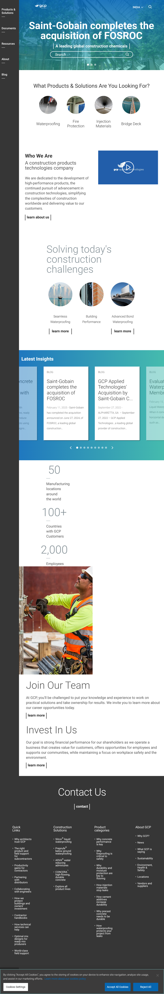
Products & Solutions (8, 11)
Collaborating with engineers (22, 890)
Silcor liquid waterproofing (63, 840)
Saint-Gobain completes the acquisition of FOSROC (62, 390)
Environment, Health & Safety (144, 868)
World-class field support (21, 952)
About (5, 59)
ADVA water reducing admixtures (63, 863)
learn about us (38, 217)
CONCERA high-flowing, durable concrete (62, 876)
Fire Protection (75, 123)
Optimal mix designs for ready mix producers (21, 940)
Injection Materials (103, 123)
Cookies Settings (15, 986)
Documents (9, 28)
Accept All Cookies (117, 986)
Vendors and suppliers (144, 884)
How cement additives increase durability (103, 901)
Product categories (101, 829)
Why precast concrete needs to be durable (103, 915)
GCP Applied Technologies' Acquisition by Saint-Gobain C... (115, 390)
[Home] (42, 7)
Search (150, 8)
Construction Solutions (61, 829)
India (136, 7)
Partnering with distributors (21, 880)
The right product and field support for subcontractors (23, 853)
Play (128, 167)
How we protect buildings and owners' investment (22, 903)
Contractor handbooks (20, 916)
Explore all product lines (62, 887)
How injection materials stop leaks (104, 888)
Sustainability (145, 858)
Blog (4, 74)
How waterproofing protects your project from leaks (104, 931)
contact (82, 807)
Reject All (145, 986)
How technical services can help (22, 927)
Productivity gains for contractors (21, 868)
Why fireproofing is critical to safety (104, 855)
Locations (143, 877)
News (140, 842)
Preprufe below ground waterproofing (63, 851)
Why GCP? (143, 836)
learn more (36, 716)
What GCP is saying (144, 850)
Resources (8, 43)
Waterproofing (48, 124)
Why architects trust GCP (22, 840)
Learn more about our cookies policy (65, 978)
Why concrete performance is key (104, 842)
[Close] (157, 975)
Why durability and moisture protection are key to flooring (104, 872)
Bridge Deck (131, 124)
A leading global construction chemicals (92, 46)
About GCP (143, 827)
